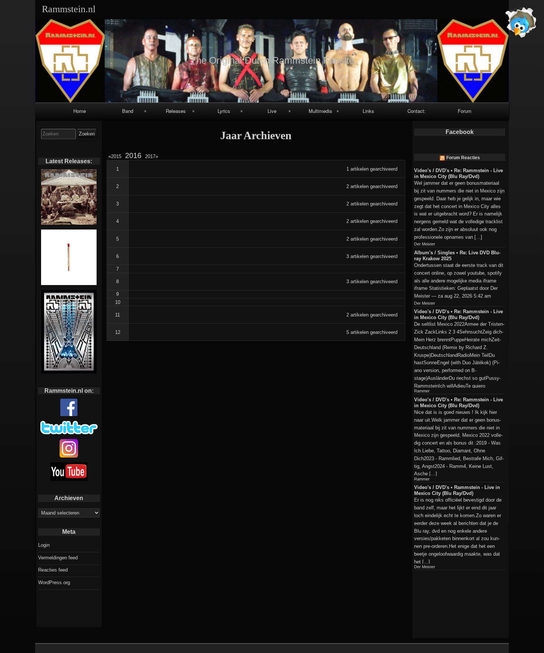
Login (44, 545)
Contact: (416, 110)
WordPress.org (54, 582)
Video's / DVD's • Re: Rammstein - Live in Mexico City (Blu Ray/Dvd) (458, 173)
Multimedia (320, 110)
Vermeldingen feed (58, 557)
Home (79, 110)
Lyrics (224, 110)
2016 (133, 155)
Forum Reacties (463, 157)
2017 (150, 156)
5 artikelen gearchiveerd (371, 332)
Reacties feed (53, 570)
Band (127, 110)
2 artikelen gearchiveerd (371, 186)
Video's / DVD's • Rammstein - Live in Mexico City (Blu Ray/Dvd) (457, 490)
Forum (464, 110)
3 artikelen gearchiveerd (371, 256)
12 (117, 332)
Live (272, 110)
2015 (116, 156)
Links (368, 110)
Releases (176, 110)
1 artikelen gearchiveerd (371, 169)
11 (117, 315)
